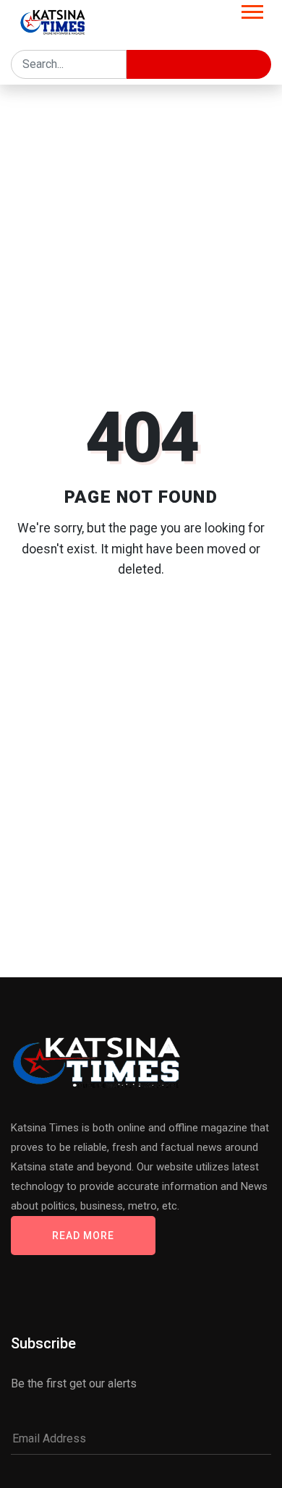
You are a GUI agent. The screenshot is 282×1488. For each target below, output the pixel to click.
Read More (83, 1235)
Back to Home (141, 626)
